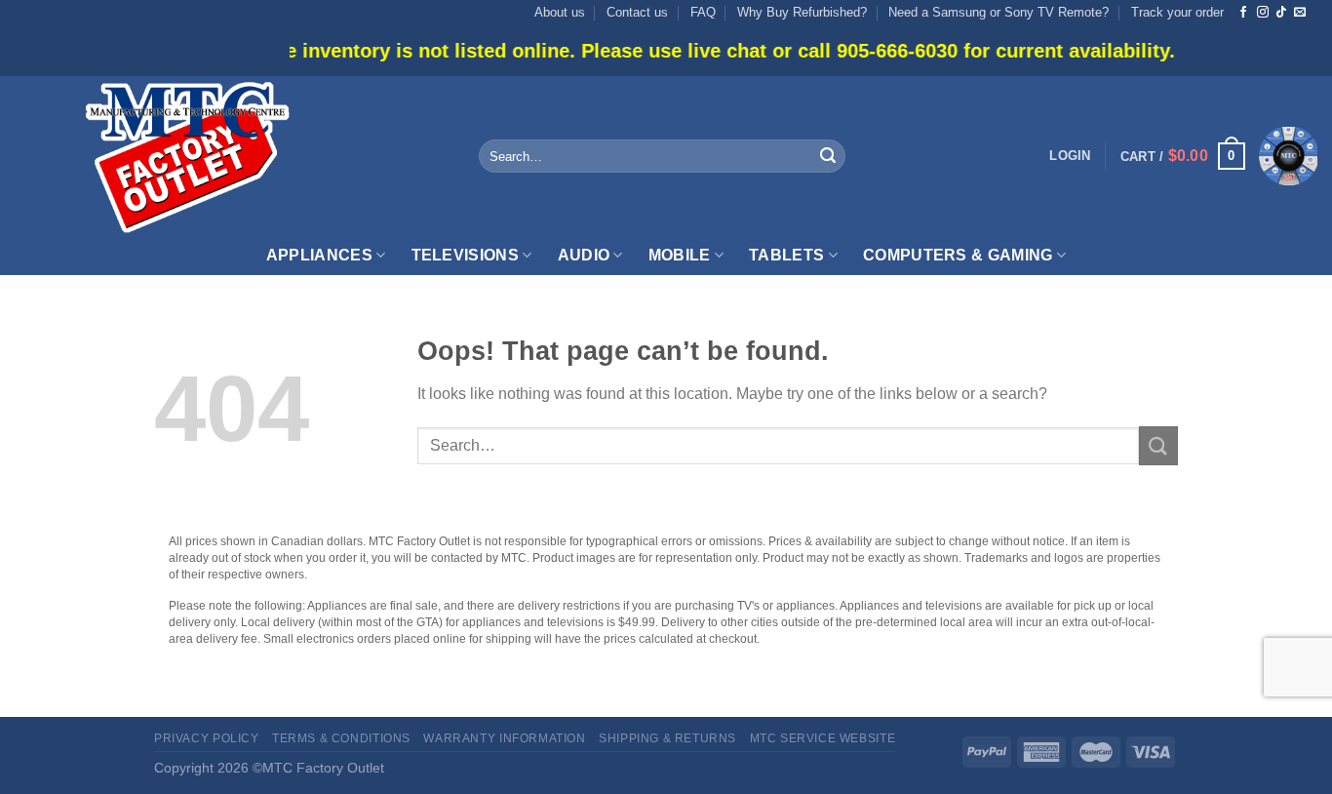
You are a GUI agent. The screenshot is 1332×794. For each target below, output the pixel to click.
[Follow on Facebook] (1243, 13)
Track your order (1177, 12)
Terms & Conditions (341, 738)
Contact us (637, 12)
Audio (584, 255)
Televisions (465, 255)
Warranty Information (504, 738)
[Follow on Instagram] (1263, 13)
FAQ (703, 12)
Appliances (319, 255)
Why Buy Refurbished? (802, 12)
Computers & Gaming (958, 255)
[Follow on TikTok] (1281, 13)
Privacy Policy (206, 738)
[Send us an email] (1300, 13)
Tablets (786, 255)
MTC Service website (823, 738)
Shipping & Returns (667, 738)
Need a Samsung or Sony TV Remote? (998, 12)
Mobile (679, 255)
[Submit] (827, 156)
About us (559, 12)
